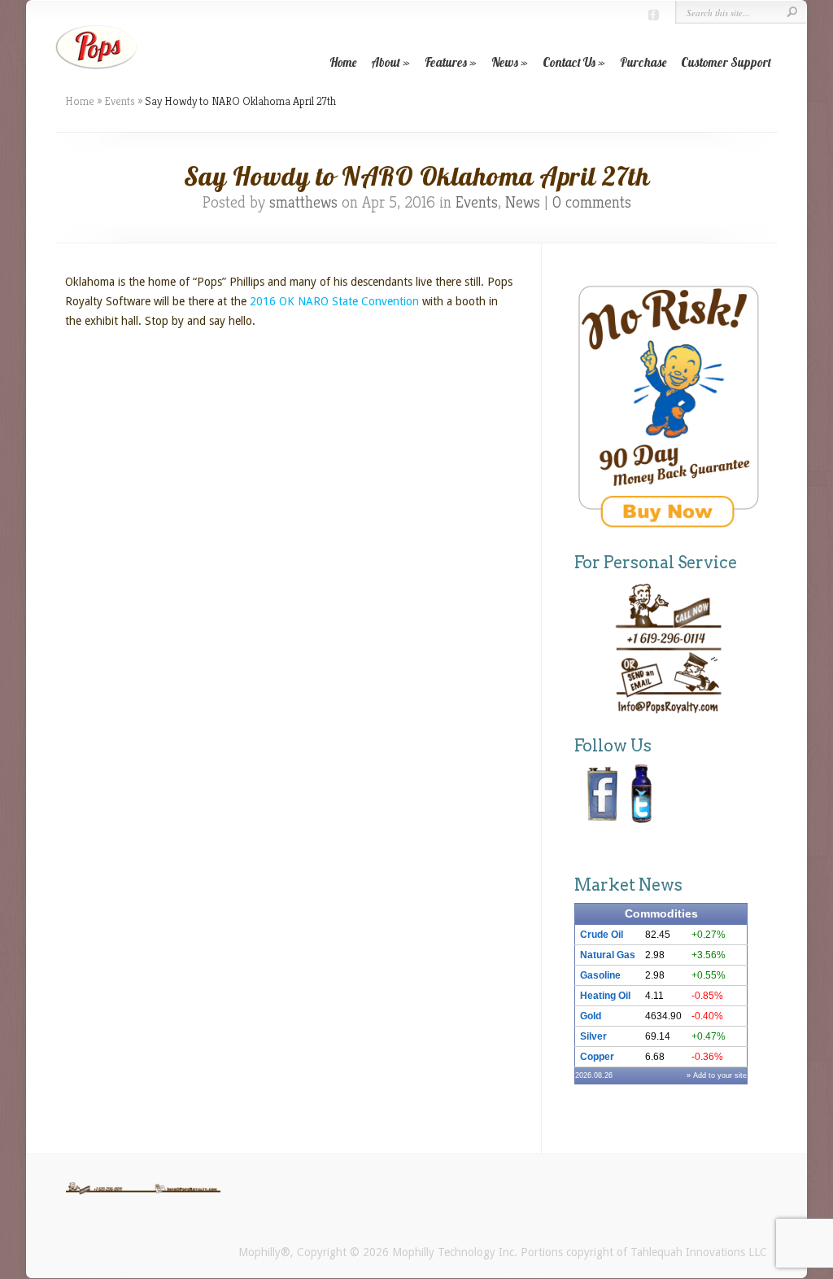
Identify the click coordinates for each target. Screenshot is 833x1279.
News (504, 62)
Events (119, 101)
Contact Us (569, 62)
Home (342, 62)
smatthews (303, 202)
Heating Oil (605, 995)
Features (446, 62)
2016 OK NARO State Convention (334, 301)
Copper (597, 1056)
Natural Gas (607, 955)
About (385, 62)
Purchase (643, 62)
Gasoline (600, 975)
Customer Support (726, 62)
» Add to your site (717, 1075)
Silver (593, 1036)
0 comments (591, 202)
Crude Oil (601, 934)
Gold (590, 1016)
